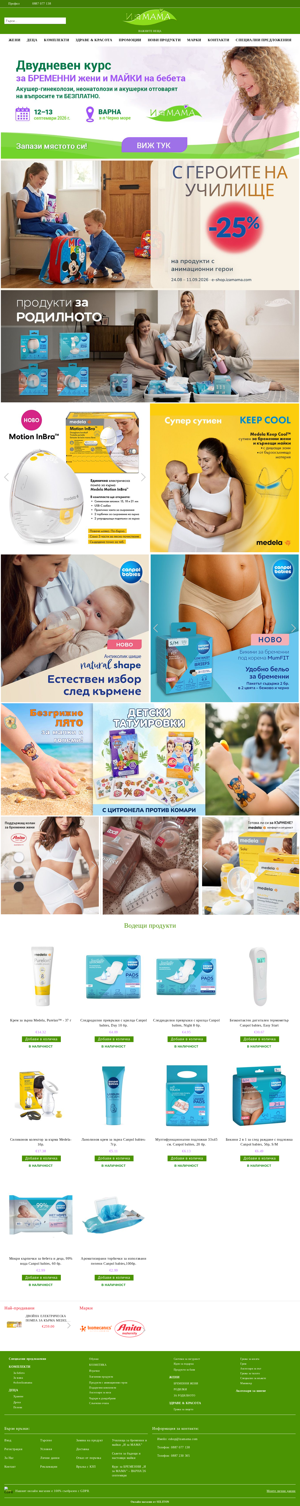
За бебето (19, 1373)
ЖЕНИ (14, 40)
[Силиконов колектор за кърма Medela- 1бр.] (41, 1095)
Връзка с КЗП (86, 1466)
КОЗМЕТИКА (98, 1364)
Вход (7, 1440)
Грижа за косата (249, 1358)
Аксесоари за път (250, 1368)
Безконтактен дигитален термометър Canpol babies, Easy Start (259, 1022)
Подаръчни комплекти (102, 1387)
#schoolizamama (22, 1382)
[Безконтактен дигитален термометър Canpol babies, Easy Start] (259, 976)
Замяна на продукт (89, 1440)
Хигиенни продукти (101, 1376)
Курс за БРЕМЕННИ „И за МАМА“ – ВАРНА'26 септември (129, 1471)
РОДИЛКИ (180, 1389)
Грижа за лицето (183, 1409)
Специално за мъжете (253, 1378)
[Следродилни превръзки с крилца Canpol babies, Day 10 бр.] (113, 976)
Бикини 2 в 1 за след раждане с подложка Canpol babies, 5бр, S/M (259, 1142)
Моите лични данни (281, 1491)
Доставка (82, 1449)
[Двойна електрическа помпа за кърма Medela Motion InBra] (14, 1324)
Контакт (10, 1466)
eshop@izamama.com (183, 1439)
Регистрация (13, 1449)
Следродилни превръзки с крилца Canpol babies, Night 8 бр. (186, 1022)
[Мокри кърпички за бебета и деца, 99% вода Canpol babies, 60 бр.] (41, 1215)
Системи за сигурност (187, 1358)
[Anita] (129, 1330)
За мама (18, 1377)
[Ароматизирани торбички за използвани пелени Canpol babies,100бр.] (113, 1215)
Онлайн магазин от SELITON (150, 1501)
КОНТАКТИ (218, 40)
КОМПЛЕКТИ (56, 40)
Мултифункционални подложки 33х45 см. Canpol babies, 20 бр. (186, 1142)
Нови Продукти (164, 40)
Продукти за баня (184, 1369)
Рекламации (49, 1466)
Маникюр (246, 1383)
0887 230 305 (180, 1455)
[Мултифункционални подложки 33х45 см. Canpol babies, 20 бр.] (186, 1095)
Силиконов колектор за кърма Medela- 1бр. (41, 1142)
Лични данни (50, 1458)
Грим (243, 1363)
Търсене (46, 1440)
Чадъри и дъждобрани (102, 1398)
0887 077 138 (41, 3)
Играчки (94, 1370)
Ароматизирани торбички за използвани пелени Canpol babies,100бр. (113, 1261)
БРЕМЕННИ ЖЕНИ (186, 1383)
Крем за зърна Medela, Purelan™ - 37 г (40, 1020)
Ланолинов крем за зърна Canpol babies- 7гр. (113, 1142)
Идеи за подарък (184, 1363)
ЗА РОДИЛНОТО (184, 1395)
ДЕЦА (32, 40)
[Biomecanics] (96, 1330)
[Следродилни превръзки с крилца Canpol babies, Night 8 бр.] (186, 976)
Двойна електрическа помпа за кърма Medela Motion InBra (48, 1318)
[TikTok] (293, 3)
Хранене (18, 1396)
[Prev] (8, 477)
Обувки (93, 1358)
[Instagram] (286, 3)
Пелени (17, 1407)
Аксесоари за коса (100, 1392)
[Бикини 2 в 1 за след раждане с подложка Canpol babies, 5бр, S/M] (259, 1095)
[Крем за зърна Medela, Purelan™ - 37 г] (41, 976)
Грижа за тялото (250, 1373)
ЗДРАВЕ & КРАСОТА (94, 40)
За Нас (9, 1458)
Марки (194, 40)
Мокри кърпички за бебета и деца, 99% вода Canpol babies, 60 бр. (40, 1261)
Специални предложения (263, 40)
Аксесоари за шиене (251, 1390)
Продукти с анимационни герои (108, 1382)
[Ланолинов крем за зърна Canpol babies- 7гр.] (113, 1095)
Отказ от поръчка (88, 1458)
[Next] (141, 477)
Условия (46, 1449)
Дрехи (17, 1402)
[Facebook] (280, 3)
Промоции (130, 40)
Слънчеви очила (99, 1403)
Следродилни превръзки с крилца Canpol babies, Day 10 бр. (113, 1022)
